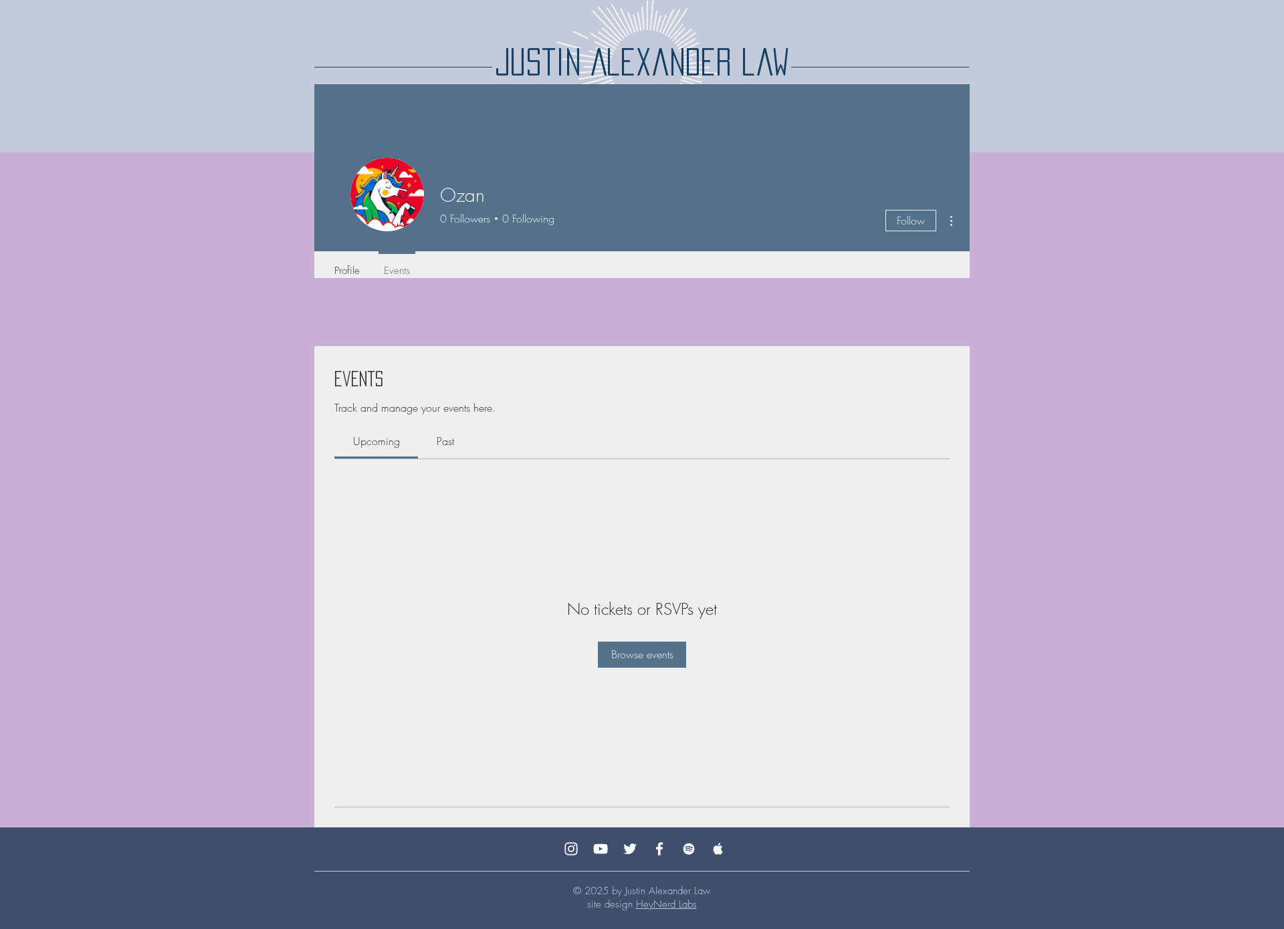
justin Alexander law (642, 62)
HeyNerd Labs (666, 904)
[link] (376, 441)
